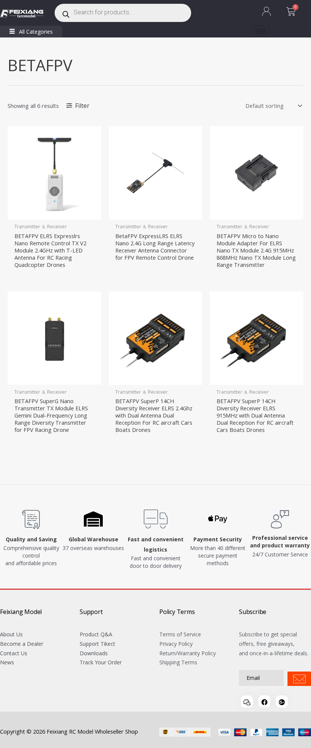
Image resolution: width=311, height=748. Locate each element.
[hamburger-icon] (261, 31)
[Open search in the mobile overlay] (123, 13)
